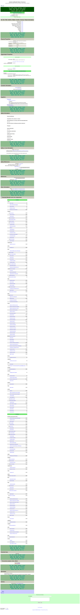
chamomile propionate (13, 331)
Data (19, 165)
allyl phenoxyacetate (12, 283)
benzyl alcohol (12, 257)
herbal (17, 61)
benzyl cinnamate (12, 214)
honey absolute (12, 518)
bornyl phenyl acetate (12, 219)
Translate (7, 609)
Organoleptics (20, 48)
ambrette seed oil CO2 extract (13, 209)
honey (19, 61)
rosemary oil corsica (12, 350)
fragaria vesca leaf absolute (13, 296)
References (11, 35)
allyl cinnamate (12, 421)
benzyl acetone (12, 255)
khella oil (11, 227)
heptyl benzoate (12, 298)
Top (22, 52)
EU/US (13, 48)
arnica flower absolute (13, 313)
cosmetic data (19, 87)
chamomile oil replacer (13, 329)
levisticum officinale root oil (13, 533)
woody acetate (11, 408)
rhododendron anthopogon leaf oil (14, 347)
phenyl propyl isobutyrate (13, 291)
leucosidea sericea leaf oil (13, 360)
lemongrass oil (12, 247)
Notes (18, 52)
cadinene (11, 390)
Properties (15, 48)
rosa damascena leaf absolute (13, 301)
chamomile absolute (12, 316)
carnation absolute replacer (13, 377)
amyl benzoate (12, 485)
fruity (13, 61)
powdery (23, 61)
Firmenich (9, 99)
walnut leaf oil (11, 380)
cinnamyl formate (12, 224)
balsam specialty (12, 285)
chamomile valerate (12, 334)
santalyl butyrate (12, 402)
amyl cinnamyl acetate (13, 475)
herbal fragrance (12, 339)
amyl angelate (11, 252)
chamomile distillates (12, 319)
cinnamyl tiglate (12, 395)
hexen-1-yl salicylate (12, 495)
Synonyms (12, 52)
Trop (17, 563)
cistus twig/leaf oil (12, 397)
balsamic (15, 61)
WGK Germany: (17, 166)
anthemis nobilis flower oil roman (14, 308)
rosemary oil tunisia (12, 352)
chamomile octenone (12, 326)
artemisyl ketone (12, 424)
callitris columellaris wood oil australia (15, 392)
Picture (19, 563)
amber (21, 61)
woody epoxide (12, 410)
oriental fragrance (12, 229)
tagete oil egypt (12, 515)
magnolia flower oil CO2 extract (14, 273)
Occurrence (22, 35)
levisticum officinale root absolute (14, 342)
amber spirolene (12, 206)
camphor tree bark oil (12, 467)
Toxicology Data (21, 163)
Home (10, 48)
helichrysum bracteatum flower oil (14, 267)
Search (22, 21)
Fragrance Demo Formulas (17, 12)
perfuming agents (19, 89)
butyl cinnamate (12, 221)
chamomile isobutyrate (13, 324)
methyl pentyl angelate (13, 400)
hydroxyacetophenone (13, 525)
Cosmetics (23, 48)
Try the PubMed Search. (19, 583)
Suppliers (11, 34)
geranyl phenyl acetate (13, 265)
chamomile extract (12, 321)
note (1, 560)
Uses (20, 35)
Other (14, 35)
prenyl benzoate (12, 237)
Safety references (22, 34)
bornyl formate (12, 216)
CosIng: (16, 87)
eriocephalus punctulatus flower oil (14, 288)
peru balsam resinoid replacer (14, 234)
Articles (16, 52)
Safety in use (17, 34)
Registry (20, 164)
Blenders (17, 35)
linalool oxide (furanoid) (13, 442)
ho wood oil (11, 270)
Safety (14, 34)
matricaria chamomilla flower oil (14, 344)
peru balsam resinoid (12, 232)
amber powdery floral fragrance (14, 204)
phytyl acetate (11, 387)
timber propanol (12, 405)
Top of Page (39, 607)
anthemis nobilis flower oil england (14, 306)
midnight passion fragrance (13, 372)
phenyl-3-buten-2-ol (12, 275)
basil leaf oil (11, 426)
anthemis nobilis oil (12, 311)
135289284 (15, 179)
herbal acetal (11, 337)
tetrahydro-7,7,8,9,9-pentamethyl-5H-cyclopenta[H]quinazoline (18, 365)
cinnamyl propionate (12, 434)
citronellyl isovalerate (12, 260)
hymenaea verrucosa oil (13, 357)
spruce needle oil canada (13, 543)
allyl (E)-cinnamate (12, 280)
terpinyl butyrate (12, 480)
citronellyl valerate (12, 262)
